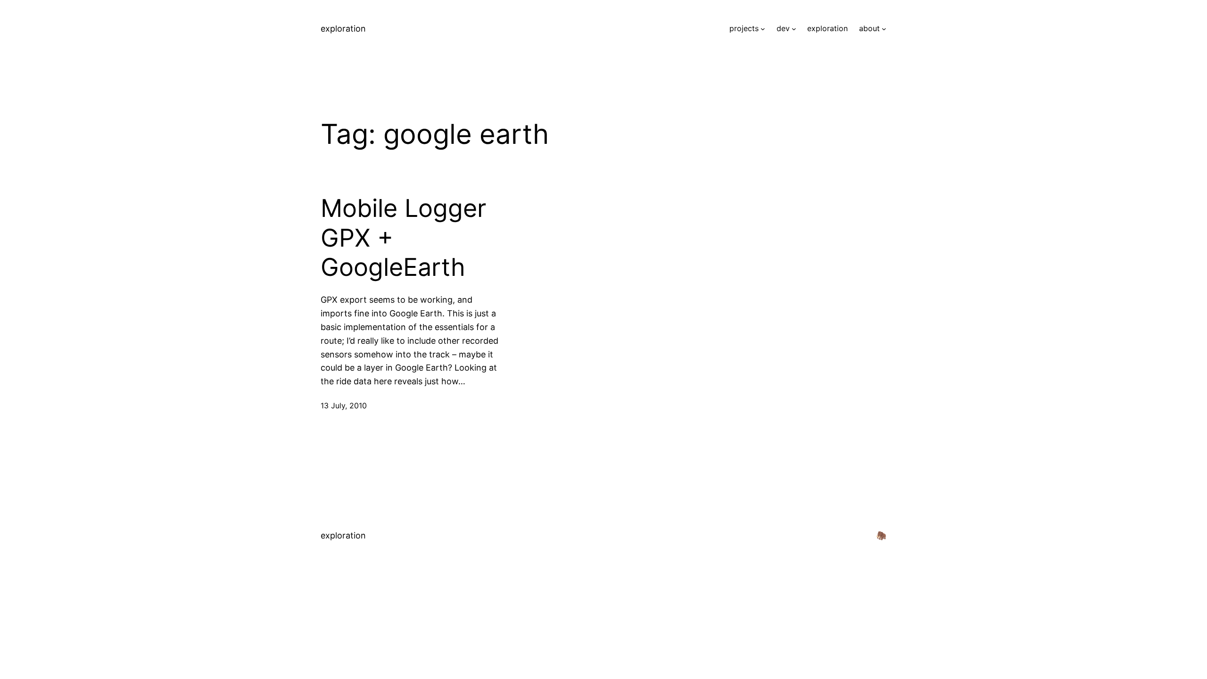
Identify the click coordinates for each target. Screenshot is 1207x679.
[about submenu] (884, 28)
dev (783, 28)
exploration (343, 28)
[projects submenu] (763, 28)
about (869, 28)
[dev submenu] (794, 28)
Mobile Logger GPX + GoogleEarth (403, 238)
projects (744, 28)
